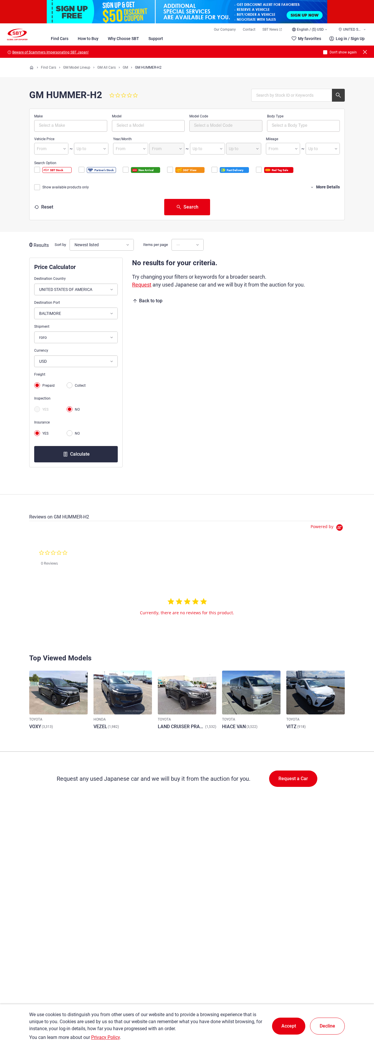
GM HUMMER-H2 (148, 67)
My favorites (309, 38)
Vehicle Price (44, 139)
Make (38, 116)
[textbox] (63, 125)
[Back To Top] (359, 1018)
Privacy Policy (105, 1037)
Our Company (225, 29)
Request (141, 285)
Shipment (41, 327)
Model (117, 116)
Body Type (275, 116)
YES (45, 409)
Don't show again (343, 52)
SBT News (270, 29)
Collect (80, 386)
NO (77, 409)
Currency (41, 350)
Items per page (155, 244)
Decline (327, 1026)
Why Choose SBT (123, 38)
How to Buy (88, 38)
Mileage (272, 139)
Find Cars (59, 38)
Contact (249, 29)
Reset (47, 207)
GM (125, 67)
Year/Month (122, 139)
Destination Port (47, 303)
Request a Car (293, 778)
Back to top (150, 300)
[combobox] (70, 126)
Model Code (198, 116)
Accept (288, 1026)
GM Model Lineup (76, 67)
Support (155, 38)
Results (41, 245)
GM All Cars (106, 67)
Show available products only (65, 187)
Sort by (60, 244)
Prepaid (48, 386)
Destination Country (50, 279)
